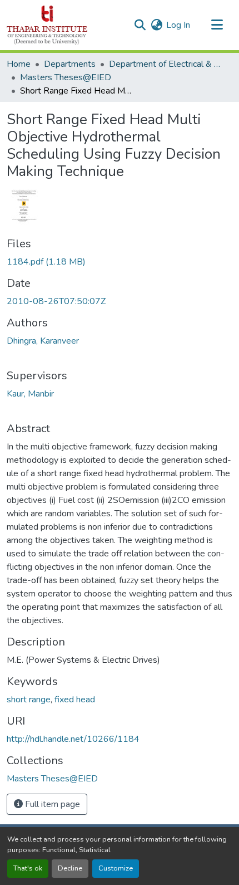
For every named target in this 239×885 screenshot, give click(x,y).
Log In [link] (178, 25)
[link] (119, 261)
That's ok (27, 868)
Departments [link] (70, 64)
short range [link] (29, 699)
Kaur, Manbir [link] (30, 394)
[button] (47, 25)
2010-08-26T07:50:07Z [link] (56, 301)
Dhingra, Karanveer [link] (43, 341)
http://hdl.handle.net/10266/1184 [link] (73, 739)
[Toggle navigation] (216, 25)
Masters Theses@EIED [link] (65, 77)
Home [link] (19, 64)
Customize (115, 868)
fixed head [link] (74, 699)
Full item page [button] (51, 804)
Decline (70, 868)
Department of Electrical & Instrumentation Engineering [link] (164, 64)
